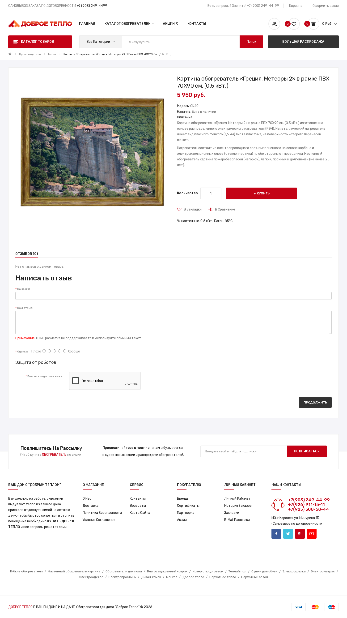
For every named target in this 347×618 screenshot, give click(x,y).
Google (300, 534)
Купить (263, 193)
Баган (52, 54)
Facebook (276, 534)
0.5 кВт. (206, 221)
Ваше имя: (24, 289)
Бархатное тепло (222, 577)
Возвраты (138, 506)
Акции (182, 520)
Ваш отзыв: (25, 307)
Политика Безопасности (102, 513)
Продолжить (315, 402)
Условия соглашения (99, 520)
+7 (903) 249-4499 (92, 6)
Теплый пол (237, 571)
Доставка (90, 506)
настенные (190, 221)
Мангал (171, 577)
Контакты (138, 499)
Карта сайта (140, 513)
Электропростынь (122, 577)
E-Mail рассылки (237, 520)
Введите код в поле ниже (44, 376)
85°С (229, 221)
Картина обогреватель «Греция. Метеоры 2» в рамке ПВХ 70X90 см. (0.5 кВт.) (117, 54)
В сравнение (225, 209)
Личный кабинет (237, 499)
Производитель (30, 54)
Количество (187, 193)
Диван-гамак (151, 577)
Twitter (288, 534)
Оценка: (22, 351)
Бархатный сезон (254, 577)
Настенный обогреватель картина (74, 571)
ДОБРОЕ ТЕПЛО (20, 607)
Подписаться (307, 451)
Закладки (231, 513)
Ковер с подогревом (208, 571)
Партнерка (185, 513)
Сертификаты (188, 506)
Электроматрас (323, 571)
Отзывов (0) (26, 254)
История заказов (238, 506)
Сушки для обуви (264, 571)
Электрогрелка (294, 571)
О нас (87, 499)
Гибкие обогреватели (26, 571)
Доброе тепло (193, 577)
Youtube (312, 534)
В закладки (193, 209)
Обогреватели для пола (124, 571)
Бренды (183, 499)
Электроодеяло (91, 577)
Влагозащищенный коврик (167, 571)
